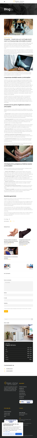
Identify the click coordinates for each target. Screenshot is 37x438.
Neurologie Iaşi (21, 396)
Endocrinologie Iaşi (22, 393)
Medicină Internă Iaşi (22, 394)
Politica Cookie (7, 431)
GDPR (5, 416)
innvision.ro (7, 221)
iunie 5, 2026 (6, 259)
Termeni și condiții (7, 413)
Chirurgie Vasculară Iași (22, 386)
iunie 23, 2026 (21, 245)
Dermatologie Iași (22, 391)
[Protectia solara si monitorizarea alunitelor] (11, 251)
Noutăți (11, 37)
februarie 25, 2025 (6, 37)
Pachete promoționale (7, 411)
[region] (12, 429)
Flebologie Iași (21, 388)
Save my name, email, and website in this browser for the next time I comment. (18, 308)
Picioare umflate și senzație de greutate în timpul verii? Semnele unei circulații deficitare (11, 241)
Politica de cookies (7, 414)
